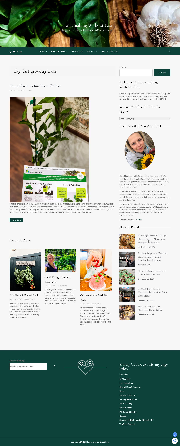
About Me (123, 374)
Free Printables (126, 383)
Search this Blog (17, 360)
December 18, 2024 (146, 300)
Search (122, 67)
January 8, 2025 (144, 265)
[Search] (54, 366)
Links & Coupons (109, 51)
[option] (25, 285)
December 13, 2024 (146, 314)
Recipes (90, 51)
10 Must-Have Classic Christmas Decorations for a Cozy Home (152, 292)
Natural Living (59, 51)
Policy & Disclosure (128, 412)
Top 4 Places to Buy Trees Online (35, 85)
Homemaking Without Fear (87, 25)
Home (42, 51)
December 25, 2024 (146, 279)
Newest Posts (125, 407)
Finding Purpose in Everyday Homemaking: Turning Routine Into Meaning (153, 257)
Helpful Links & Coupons (130, 387)
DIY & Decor (77, 51)
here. (140, 219)
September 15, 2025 (146, 247)
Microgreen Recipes (128, 399)
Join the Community (128, 395)
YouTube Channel (127, 424)
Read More (16, 220)
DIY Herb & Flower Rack (24, 295)
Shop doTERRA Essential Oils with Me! (136, 420)
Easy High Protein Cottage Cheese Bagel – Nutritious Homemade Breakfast (152, 239)
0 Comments (26, 91)
